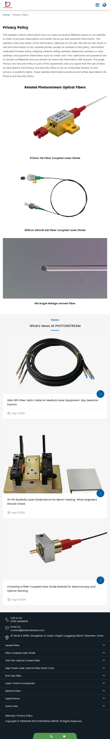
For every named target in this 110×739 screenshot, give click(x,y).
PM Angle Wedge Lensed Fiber (55, 303)
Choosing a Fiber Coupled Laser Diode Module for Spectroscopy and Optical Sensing (51, 589)
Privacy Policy (20, 15)
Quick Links (11, 706)
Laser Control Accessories (20, 683)
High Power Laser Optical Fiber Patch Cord (29, 668)
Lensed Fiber (12, 645)
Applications (12, 698)
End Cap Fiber (13, 676)
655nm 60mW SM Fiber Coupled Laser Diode (55, 230)
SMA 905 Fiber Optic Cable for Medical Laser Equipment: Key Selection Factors (52, 402)
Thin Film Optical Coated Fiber (22, 660)
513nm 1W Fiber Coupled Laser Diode (55, 158)
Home (6, 15)
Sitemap (10, 716)
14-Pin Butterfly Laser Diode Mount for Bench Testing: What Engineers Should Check (52, 502)
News (55, 320)
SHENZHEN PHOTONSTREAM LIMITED (39, 721)
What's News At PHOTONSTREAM (55, 326)
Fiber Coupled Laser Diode (20, 653)
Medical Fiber (13, 691)
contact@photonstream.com (27, 630)
